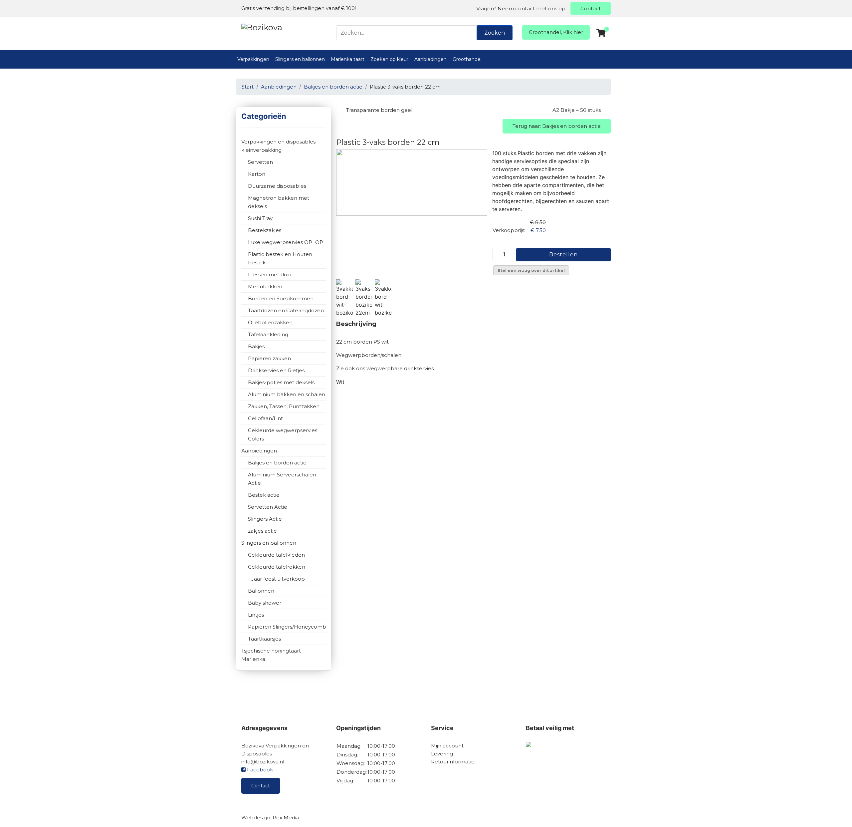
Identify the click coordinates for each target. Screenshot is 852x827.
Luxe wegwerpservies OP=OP (285, 242)
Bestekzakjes (264, 230)
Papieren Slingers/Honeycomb (287, 627)
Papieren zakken (269, 358)
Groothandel (467, 59)
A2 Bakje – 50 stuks (576, 110)
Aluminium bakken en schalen (286, 394)
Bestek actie (264, 495)
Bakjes (256, 346)
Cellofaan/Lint (265, 418)
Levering (442, 753)
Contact (590, 8)
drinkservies (419, 368)
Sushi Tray (260, 218)
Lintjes (256, 615)
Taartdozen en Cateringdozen (286, 310)
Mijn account (447, 745)
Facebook (259, 769)
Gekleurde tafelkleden (276, 555)
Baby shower (264, 603)
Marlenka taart (347, 59)
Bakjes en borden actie (277, 462)
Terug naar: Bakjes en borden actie (557, 126)
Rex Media (286, 817)
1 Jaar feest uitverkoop (276, 579)
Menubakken (265, 286)
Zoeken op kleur (389, 59)
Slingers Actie (265, 519)
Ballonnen (261, 591)
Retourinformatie (453, 761)
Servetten (260, 162)
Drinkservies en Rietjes (276, 370)
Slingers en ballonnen (300, 59)
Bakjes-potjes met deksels (281, 382)
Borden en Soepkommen (281, 298)
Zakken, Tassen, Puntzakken (284, 406)
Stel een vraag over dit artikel (531, 270)
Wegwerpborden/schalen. (369, 355)
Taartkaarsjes (264, 639)
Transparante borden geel (379, 110)
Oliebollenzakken (270, 322)
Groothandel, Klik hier (556, 32)
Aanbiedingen (430, 59)
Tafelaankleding (268, 334)
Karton (256, 174)
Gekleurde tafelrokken (276, 567)
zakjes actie (262, 531)
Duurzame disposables (277, 186)
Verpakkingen (253, 59)
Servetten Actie (267, 507)
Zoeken (494, 33)
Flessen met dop (269, 274)
